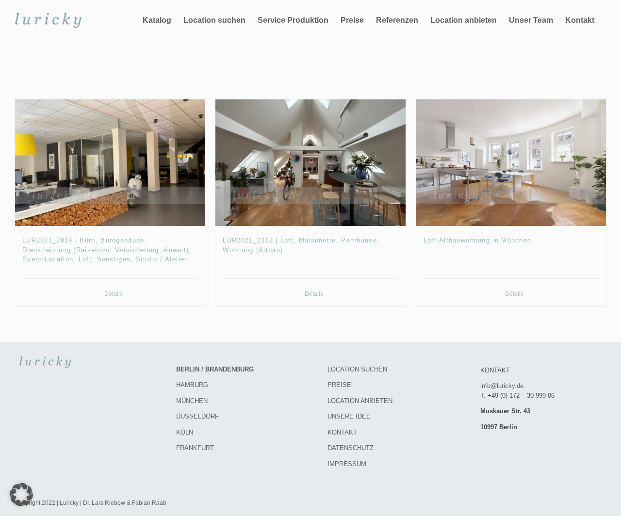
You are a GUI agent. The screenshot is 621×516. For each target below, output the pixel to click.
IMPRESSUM (346, 464)
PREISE (339, 384)
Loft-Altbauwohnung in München (478, 240)
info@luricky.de (501, 385)
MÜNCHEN (192, 400)
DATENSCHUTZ (350, 448)
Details (113, 293)
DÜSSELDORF (197, 416)
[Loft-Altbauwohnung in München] (511, 162)
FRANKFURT (195, 448)
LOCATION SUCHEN (357, 369)
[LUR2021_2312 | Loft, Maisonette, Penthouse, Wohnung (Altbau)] (310, 162)
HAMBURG (192, 384)
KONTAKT (342, 432)
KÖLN (184, 432)
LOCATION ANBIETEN (359, 400)
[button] (21, 494)
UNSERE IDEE (349, 416)
